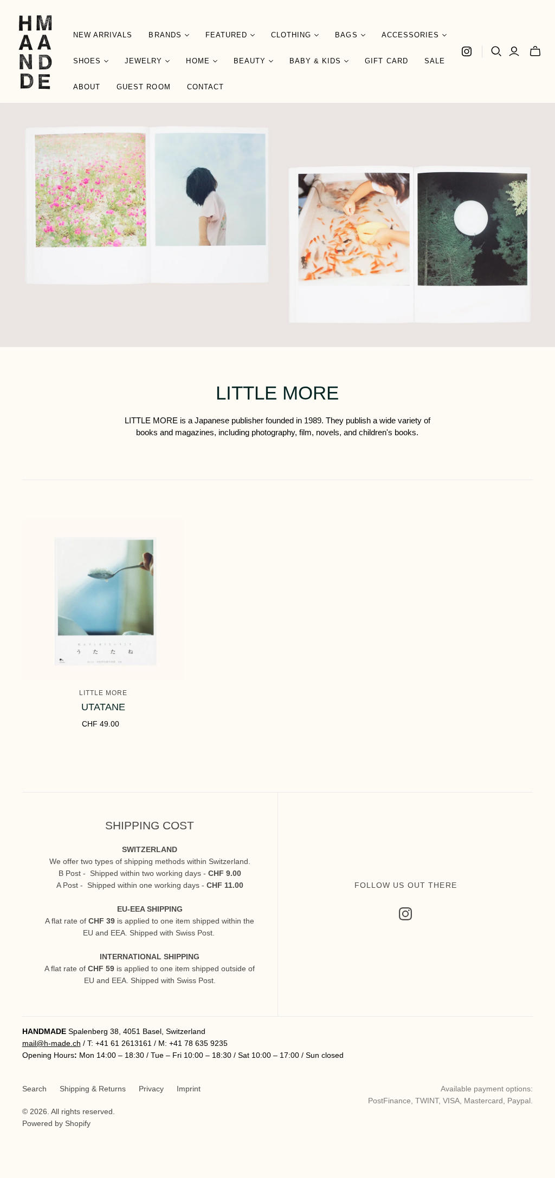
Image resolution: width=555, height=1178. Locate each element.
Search (34, 1088)
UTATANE (103, 707)
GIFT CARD (386, 61)
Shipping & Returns (93, 1088)
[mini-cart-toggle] (535, 51)
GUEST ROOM (143, 87)
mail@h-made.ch (51, 1043)
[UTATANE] (103, 599)
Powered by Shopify (56, 1123)
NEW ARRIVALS (102, 35)
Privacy (151, 1088)
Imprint (189, 1088)
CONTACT (205, 87)
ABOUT (86, 87)
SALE (434, 61)
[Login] (514, 51)
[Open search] (496, 51)
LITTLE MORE (103, 693)
